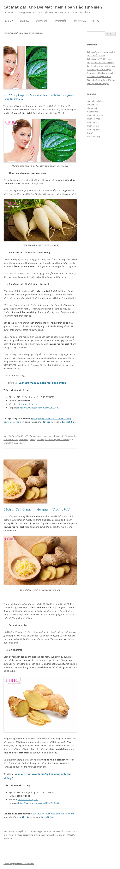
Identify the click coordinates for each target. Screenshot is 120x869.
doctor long (24, 439)
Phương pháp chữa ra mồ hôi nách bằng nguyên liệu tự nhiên (40, 97)
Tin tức (46, 421)
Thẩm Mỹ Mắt (60, 21)
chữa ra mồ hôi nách (62, 436)
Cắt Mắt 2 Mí (41, 21)
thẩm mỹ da (42, 439)
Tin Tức (95, 21)
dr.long (33, 439)
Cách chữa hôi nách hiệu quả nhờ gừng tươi (37, 509)
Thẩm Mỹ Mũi (93, 125)
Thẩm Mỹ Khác (79, 21)
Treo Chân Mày (93, 136)
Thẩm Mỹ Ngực (93, 129)
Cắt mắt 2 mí (68, 421)
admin (19, 443)
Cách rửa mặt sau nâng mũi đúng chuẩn (42, 382)
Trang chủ (9, 21)
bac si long (48, 436)
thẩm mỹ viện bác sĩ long (59, 439)
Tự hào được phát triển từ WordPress (19, 863)
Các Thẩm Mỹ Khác (95, 101)
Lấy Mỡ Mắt (92, 108)
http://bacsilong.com (28, 404)
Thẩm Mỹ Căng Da (95, 115)
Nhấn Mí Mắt (92, 111)
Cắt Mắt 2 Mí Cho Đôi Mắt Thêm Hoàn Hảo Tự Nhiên (53, 7)
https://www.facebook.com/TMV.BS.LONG (38, 407)
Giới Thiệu (24, 21)
